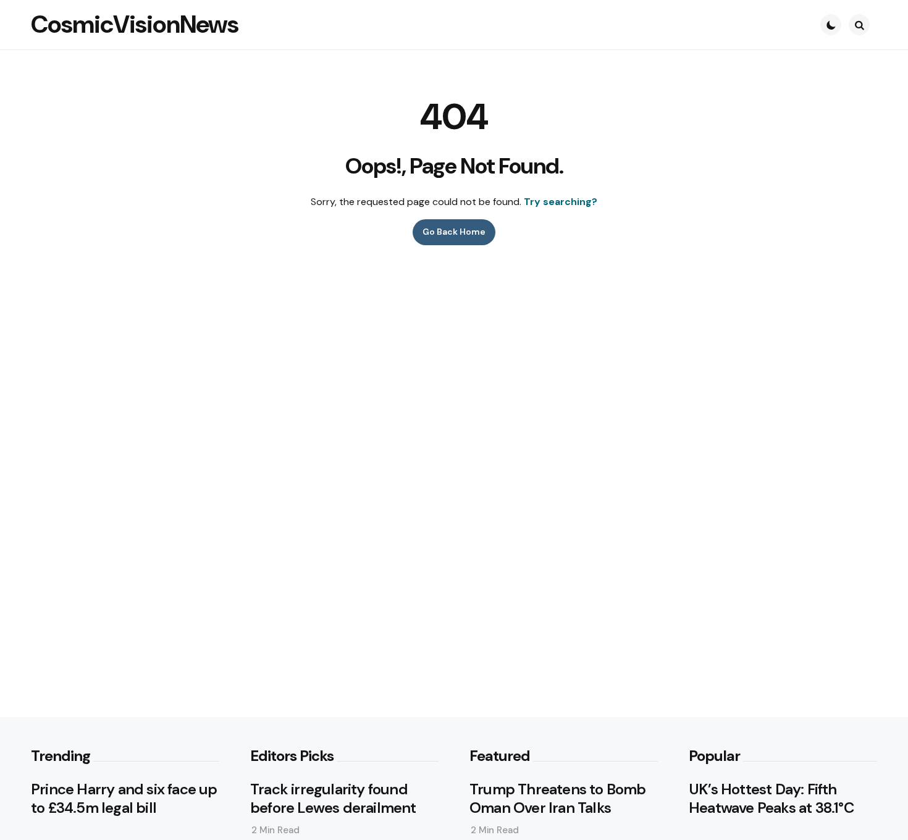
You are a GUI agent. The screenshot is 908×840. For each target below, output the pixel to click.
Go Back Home (454, 231)
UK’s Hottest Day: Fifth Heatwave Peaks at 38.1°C (771, 798)
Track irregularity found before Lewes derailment (333, 798)
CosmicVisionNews (134, 24)
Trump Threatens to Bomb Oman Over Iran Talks (557, 798)
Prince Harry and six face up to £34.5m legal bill (124, 798)
